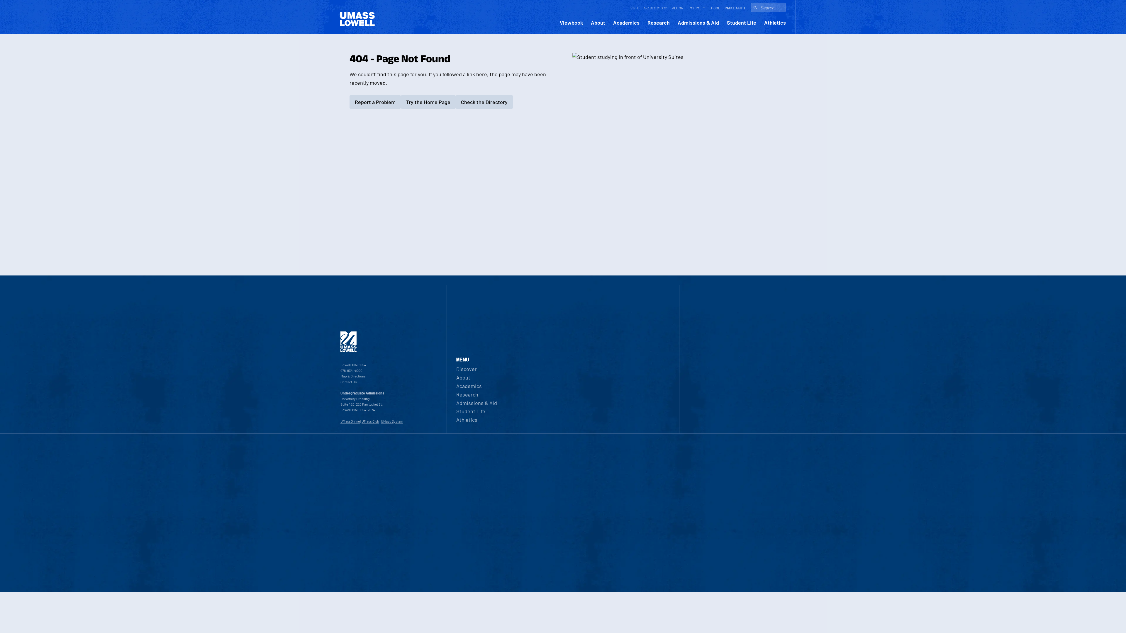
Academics (626, 23)
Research (658, 23)
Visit (634, 8)
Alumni (678, 8)
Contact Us (348, 382)
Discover (466, 369)
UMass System (392, 421)
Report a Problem (375, 102)
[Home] (348, 350)
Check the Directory (484, 102)
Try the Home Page (428, 102)
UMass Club (370, 421)
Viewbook (571, 23)
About (598, 23)
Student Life (741, 23)
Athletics (775, 23)
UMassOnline (350, 421)
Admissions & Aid (698, 23)
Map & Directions (353, 376)
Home (715, 8)
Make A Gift (735, 8)
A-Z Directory (655, 8)
